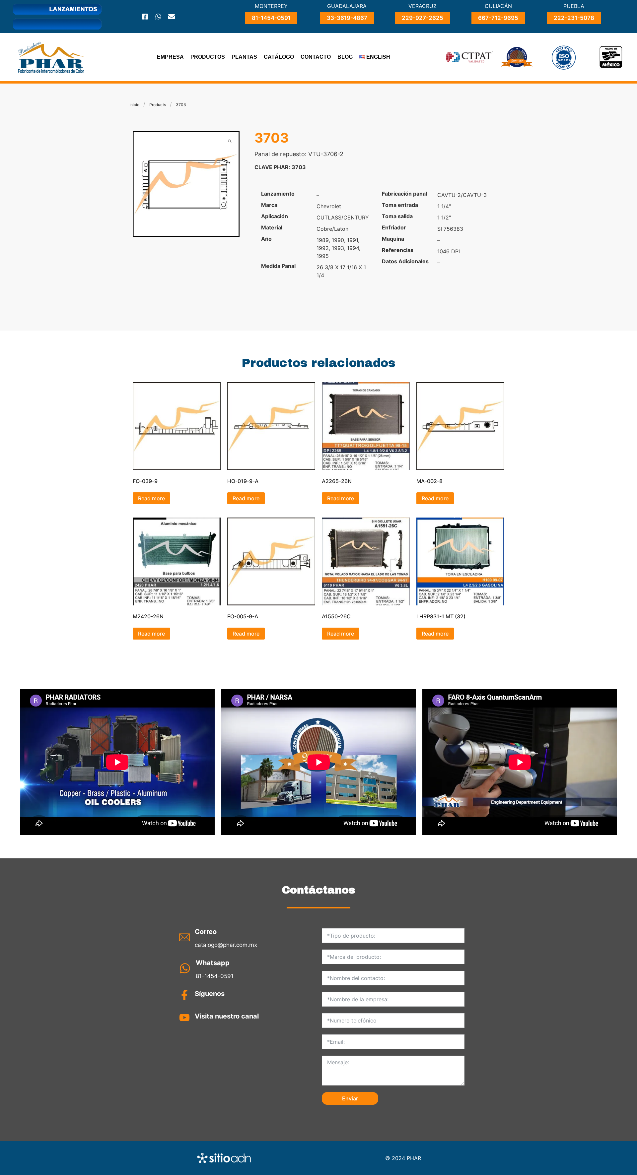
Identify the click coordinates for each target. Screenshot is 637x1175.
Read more (151, 498)
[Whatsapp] (158, 16)
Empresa (170, 57)
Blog (345, 57)
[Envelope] (171, 16)
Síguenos (210, 994)
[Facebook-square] (145, 16)
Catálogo (279, 57)
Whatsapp (213, 963)
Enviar (350, 1098)
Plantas (244, 57)
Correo (206, 932)
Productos (207, 57)
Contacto (316, 57)
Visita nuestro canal (227, 1016)
